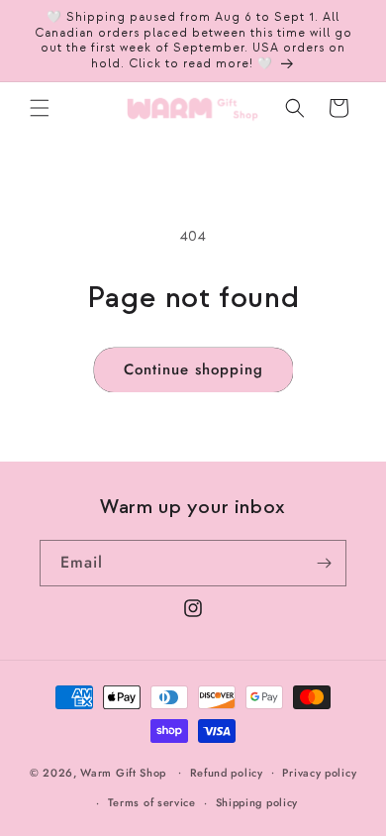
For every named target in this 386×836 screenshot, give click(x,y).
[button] (39, 108)
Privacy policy (319, 773)
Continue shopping (193, 369)
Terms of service (152, 802)
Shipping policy (257, 802)
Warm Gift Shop (123, 772)
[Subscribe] (323, 563)
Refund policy (226, 773)
